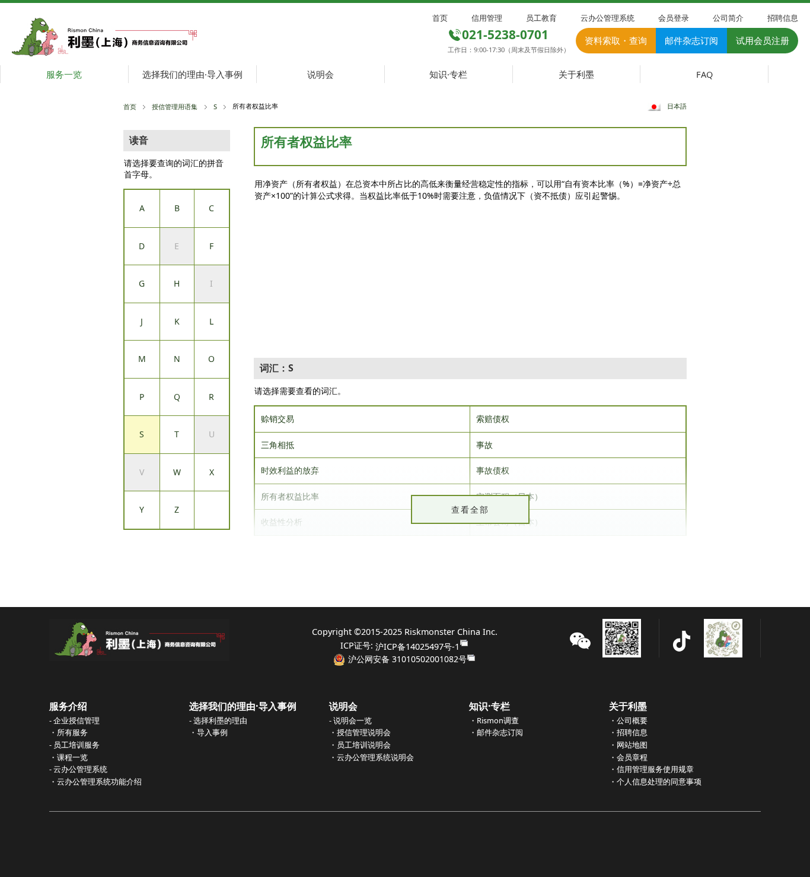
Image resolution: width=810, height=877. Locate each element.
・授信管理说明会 (360, 732)
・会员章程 (628, 757)
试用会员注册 (762, 40)
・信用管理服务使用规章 (651, 769)
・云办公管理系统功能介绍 (95, 781)
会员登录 (673, 17)
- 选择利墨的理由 (218, 720)
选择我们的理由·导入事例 (192, 74)
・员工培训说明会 (360, 744)
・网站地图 (628, 744)
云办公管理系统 (607, 17)
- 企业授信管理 (74, 720)
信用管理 (486, 17)
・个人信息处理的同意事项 (655, 781)
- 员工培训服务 (74, 744)
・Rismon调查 (494, 720)
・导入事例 (208, 732)
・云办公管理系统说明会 (371, 757)
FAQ (704, 74)
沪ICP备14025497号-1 (417, 646)
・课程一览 (68, 757)
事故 (484, 444)
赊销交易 (277, 418)
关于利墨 (576, 74)
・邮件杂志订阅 (496, 732)
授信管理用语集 (174, 106)
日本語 (677, 105)
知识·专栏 (448, 74)
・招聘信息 (628, 732)
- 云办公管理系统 (78, 769)
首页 (440, 17)
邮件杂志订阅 (691, 40)
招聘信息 (782, 17)
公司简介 (728, 17)
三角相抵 (277, 444)
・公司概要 (628, 720)
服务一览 (64, 74)
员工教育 (541, 17)
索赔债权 (492, 418)
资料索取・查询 (616, 40)
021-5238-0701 (505, 34)
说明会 (320, 74)
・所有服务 (68, 732)
